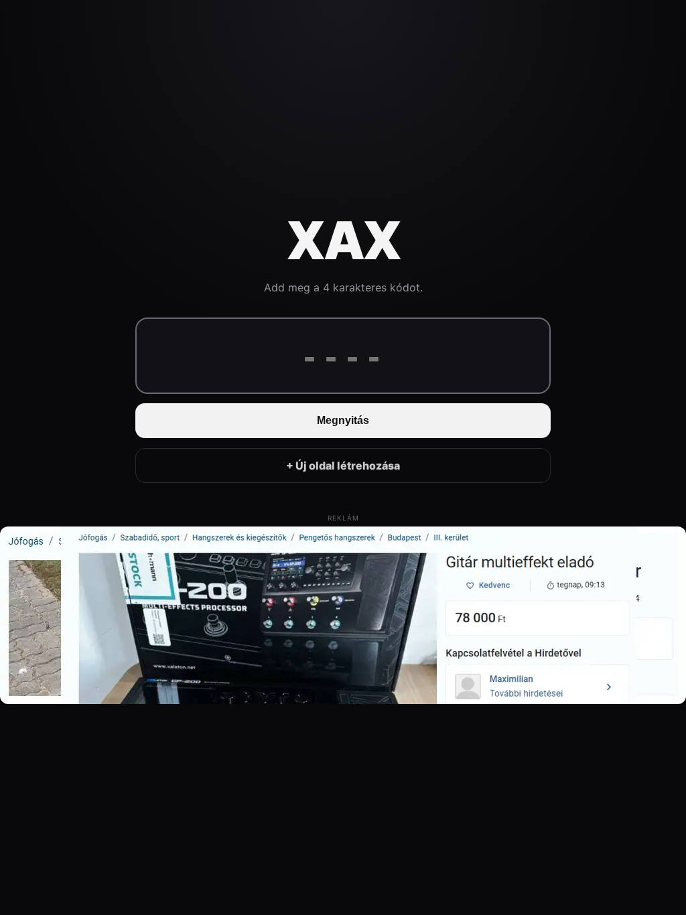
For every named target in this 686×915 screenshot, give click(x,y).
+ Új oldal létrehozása (343, 465)
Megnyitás (343, 420)
